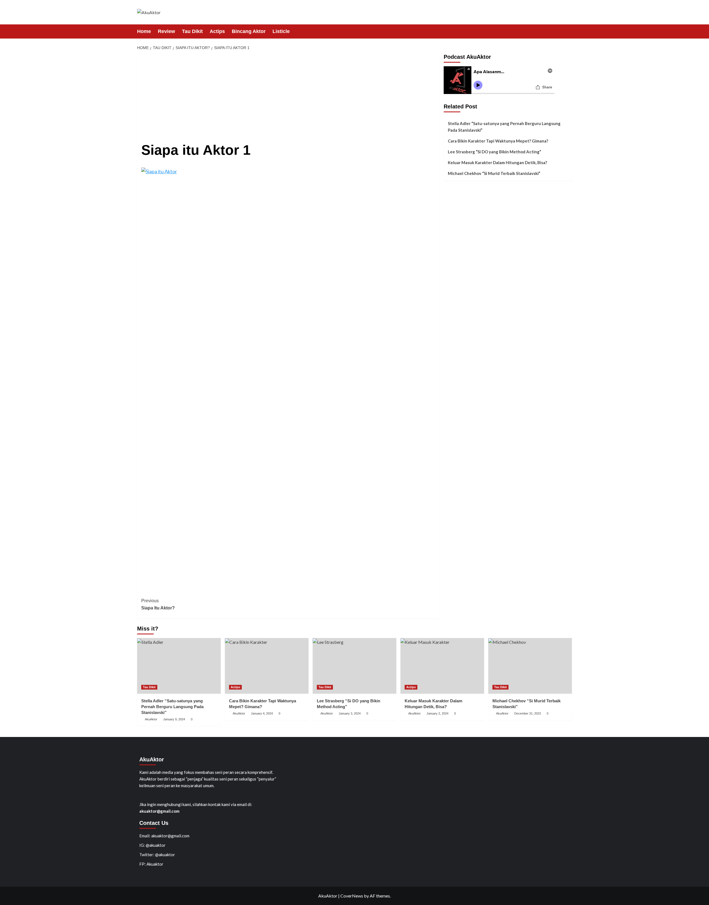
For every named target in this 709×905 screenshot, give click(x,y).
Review (166, 31)
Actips (217, 31)
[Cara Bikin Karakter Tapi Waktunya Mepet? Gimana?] (267, 666)
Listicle (281, 31)
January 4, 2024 (262, 713)
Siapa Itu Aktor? (158, 604)
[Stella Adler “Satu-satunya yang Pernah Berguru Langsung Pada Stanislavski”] (179, 666)
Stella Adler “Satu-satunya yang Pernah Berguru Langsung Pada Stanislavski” (504, 127)
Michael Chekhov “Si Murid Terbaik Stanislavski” (494, 173)
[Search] (568, 31)
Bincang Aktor (249, 31)
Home (144, 31)
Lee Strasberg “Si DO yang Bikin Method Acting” (494, 151)
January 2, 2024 (437, 713)
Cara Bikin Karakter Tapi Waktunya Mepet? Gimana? (498, 140)
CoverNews (351, 895)
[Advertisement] (288, 95)
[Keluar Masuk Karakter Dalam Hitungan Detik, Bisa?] (442, 666)
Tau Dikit (192, 31)
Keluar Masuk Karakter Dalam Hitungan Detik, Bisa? (497, 162)
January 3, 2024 (350, 713)
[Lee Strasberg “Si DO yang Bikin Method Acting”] (354, 666)
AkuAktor (151, 719)
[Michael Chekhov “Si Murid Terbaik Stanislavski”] (530, 666)
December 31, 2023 (527, 713)
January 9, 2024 (174, 719)
